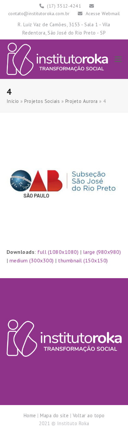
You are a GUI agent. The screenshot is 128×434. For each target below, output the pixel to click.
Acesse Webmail (103, 13)
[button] (118, 59)
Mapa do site (54, 415)
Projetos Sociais (42, 101)
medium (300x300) (32, 260)
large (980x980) (102, 252)
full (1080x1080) (57, 252)
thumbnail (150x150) (83, 260)
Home (30, 415)
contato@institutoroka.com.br (39, 13)
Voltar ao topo (89, 415)
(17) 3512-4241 (64, 6)
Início (13, 101)
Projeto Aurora (81, 101)
